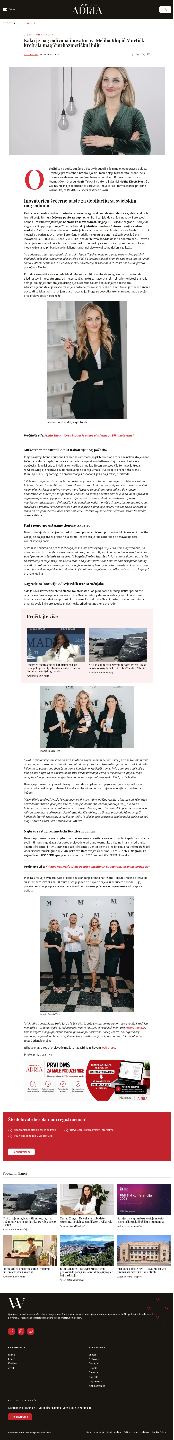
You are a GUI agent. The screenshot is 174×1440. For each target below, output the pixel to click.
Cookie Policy (159, 1432)
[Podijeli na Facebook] (132, 54)
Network (94, 1359)
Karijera (12, 1363)
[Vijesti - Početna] (87, 9)
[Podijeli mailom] (148, 54)
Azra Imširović (31, 54)
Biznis (31, 23)
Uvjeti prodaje (114, 1432)
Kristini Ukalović (135, 1028)
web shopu (108, 1048)
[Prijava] (165, 9)
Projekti (93, 1368)
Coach (11, 1359)
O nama (93, 1372)
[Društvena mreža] (11, 1331)
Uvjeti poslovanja (95, 1432)
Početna (9, 23)
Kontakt (94, 1377)
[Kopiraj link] (143, 54)
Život (11, 1368)
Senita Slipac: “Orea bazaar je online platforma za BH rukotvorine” (89, 435)
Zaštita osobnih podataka (136, 1432)
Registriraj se (20, 1417)
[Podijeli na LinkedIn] (137, 54)
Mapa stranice (97, 1385)
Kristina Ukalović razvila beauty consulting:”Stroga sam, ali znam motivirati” (98, 867)
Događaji (94, 1363)
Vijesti (92, 1354)
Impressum (95, 1381)
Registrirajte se (21, 1152)
